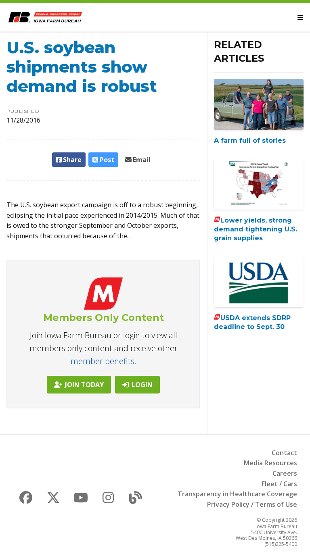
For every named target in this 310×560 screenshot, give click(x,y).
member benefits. (103, 361)
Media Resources (270, 462)
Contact (284, 452)
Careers (284, 473)
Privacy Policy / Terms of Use (252, 504)
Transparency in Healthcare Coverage (237, 493)
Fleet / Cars (279, 483)
